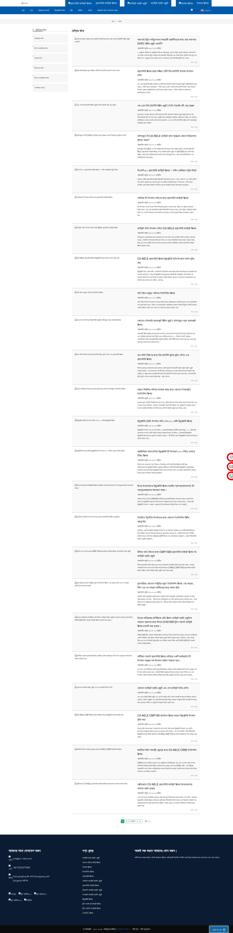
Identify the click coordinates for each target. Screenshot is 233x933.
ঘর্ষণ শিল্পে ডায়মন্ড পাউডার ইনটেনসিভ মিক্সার (156, 293)
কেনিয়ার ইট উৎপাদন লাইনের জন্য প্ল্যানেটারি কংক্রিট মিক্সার (162, 198)
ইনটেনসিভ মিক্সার (88, 871)
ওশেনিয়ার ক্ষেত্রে (39, 88)
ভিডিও (80, 10)
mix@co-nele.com (22, 858)
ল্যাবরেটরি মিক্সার (87, 876)
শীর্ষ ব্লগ (135, 929)
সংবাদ (90, 10)
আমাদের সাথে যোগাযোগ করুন (107, 10)
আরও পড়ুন (194, 62)
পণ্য (31, 10)
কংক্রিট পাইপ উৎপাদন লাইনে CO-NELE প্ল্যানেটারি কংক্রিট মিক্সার (166, 228)
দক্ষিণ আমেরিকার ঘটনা (41, 48)
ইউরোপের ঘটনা (39, 68)
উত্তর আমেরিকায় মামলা (41, 78)
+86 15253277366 (21, 867)
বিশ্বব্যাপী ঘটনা (59, 10)
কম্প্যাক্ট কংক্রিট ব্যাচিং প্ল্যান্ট (92, 894)
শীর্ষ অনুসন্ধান (145, 929)
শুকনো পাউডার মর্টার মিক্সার (91, 862)
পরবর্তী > (133, 821)
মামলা (120, 21)
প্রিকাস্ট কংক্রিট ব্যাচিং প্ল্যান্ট (92, 890)
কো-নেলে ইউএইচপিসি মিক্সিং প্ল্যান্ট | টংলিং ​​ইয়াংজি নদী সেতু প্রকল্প (165, 105)
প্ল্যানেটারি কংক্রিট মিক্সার (90, 885)
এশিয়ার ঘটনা (38, 58)
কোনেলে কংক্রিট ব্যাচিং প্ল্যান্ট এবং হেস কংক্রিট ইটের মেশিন (163, 688)
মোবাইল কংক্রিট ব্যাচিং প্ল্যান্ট (92, 880)
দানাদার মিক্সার (87, 867)
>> (140, 821)
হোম (22, 10)
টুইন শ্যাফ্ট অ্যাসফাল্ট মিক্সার (91, 903)
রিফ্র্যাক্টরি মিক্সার (87, 899)
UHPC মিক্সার (87, 913)
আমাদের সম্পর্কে (43, 10)
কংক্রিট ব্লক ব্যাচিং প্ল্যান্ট (91, 857)
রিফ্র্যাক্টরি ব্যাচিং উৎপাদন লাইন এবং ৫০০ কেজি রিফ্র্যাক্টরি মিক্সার (164, 421)
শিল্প (71, 10)
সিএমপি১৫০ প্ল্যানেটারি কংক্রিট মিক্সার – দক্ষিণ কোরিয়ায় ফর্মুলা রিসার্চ (166, 170)
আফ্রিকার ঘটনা (39, 38)
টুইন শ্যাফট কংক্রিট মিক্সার (91, 908)
